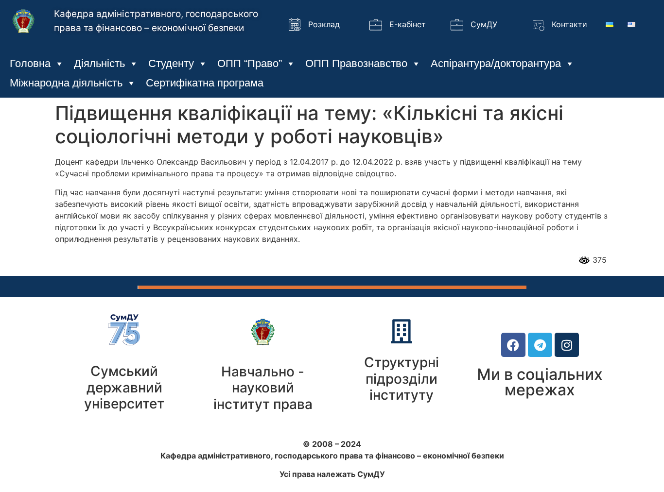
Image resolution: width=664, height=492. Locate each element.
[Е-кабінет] (375, 24)
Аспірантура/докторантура (496, 63)
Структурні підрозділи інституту (401, 378)
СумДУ (484, 24)
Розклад (324, 24)
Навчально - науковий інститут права (263, 387)
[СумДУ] (457, 24)
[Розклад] (294, 24)
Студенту (171, 63)
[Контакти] (538, 24)
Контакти (569, 24)
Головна (30, 63)
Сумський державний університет (124, 387)
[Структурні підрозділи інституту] (401, 331)
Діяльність (99, 63)
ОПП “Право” (249, 63)
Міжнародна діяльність (66, 83)
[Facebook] (513, 345)
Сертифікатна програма (204, 83)
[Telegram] (540, 345)
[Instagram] (567, 345)
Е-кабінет (407, 24)
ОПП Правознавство (356, 63)
